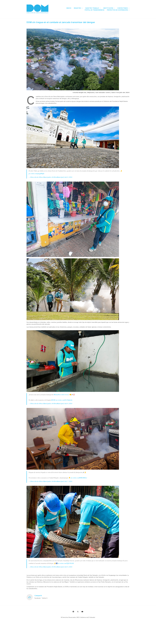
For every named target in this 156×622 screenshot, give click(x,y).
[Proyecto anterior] (146, 620)
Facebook (37, 598)
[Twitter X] (78, 611)
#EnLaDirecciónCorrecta (61, 394)
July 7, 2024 (68, 481)
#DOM (53, 400)
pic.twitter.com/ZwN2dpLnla (64, 400)
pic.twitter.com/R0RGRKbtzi (79, 478)
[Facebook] (73, 611)
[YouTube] (82, 611)
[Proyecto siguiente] (154, 620)
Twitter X (44, 598)
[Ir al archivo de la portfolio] (150, 620)
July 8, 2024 (68, 177)
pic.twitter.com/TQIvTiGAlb (66, 563)
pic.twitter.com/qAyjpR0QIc (36, 173)
